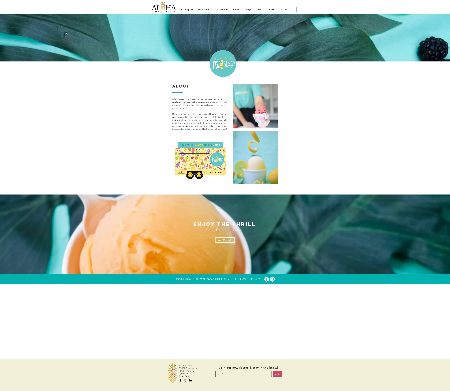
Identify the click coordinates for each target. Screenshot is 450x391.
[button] (186, 9)
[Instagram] (272, 279)
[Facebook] (266, 279)
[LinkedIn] (190, 380)
